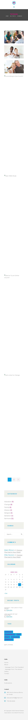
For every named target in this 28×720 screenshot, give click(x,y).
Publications (8, 683)
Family (6, 507)
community (10, 634)
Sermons (7, 518)
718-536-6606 (11, 701)
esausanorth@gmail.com (15, 698)
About (6, 664)
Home (7, 16)
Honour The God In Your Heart (13, 608)
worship (8, 639)
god (18, 634)
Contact (6, 673)
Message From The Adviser (13, 669)
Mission (7, 510)
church (8, 632)
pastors (15, 637)
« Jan (5, 593)
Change (7, 504)
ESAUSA (9, 610)
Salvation (7, 516)
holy (7, 637)
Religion (7, 513)
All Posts (13, 16)
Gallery (6, 671)
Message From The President (14, 667)
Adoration (7, 502)
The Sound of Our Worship (10, 614)
